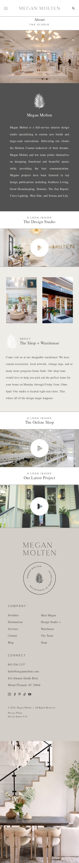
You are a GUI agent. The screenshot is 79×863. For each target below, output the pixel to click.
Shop (44, 642)
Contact (12, 635)
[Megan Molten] (39, 8)
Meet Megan (48, 615)
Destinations (15, 622)
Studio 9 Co (22, 716)
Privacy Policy (15, 713)
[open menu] (6, 8)
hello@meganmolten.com (23, 671)
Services (13, 629)
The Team (47, 635)
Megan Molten (24, 707)
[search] (73, 8)
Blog (11, 642)
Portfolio (13, 615)
